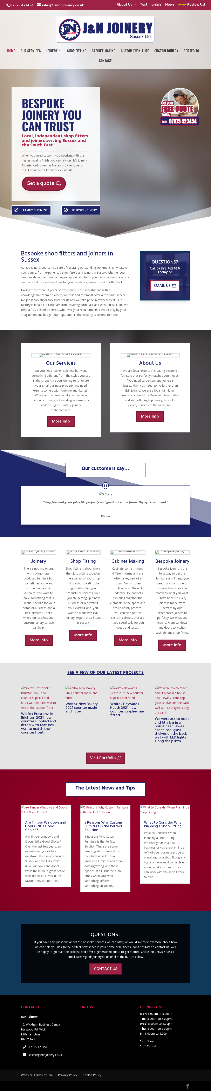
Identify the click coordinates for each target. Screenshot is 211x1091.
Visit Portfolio (103, 758)
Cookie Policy (92, 1075)
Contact (105, 61)
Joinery (51, 51)
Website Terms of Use (37, 1075)
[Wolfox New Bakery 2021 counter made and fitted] (83, 693)
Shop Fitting (76, 51)
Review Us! (195, 5)
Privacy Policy (67, 1075)
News (169, 5)
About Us (124, 5)
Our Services (31, 51)
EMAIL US (162, 286)
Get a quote (40, 183)
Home (11, 51)
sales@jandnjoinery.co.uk (45, 1055)
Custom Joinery (166, 51)
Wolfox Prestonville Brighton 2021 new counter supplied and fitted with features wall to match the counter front (38, 723)
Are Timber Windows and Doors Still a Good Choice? (45, 826)
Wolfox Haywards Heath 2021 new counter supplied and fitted (127, 709)
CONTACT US (105, 969)
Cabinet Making (103, 51)
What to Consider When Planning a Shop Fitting (164, 824)
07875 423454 (37, 1047)
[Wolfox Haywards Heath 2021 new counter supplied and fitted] (127, 693)
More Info (61, 421)
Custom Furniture (135, 51)
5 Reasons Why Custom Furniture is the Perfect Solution (103, 826)
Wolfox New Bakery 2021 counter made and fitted (82, 708)
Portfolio (191, 51)
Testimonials (150, 5)
